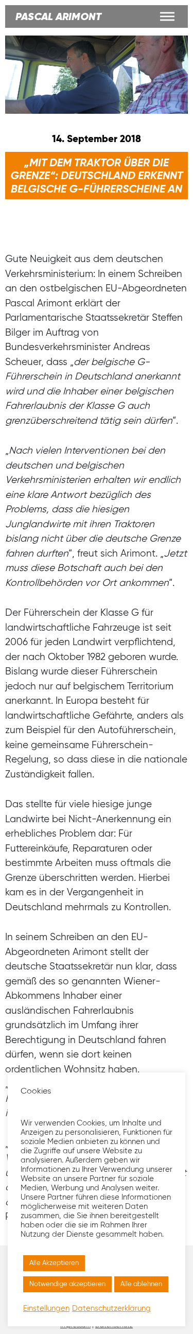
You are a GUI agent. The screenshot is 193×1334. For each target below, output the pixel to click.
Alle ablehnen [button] (141, 1284)
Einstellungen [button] (46, 1308)
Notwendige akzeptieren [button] (67, 1284)
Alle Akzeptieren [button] (54, 1263)
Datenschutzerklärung (111, 1308)
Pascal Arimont (58, 17)
